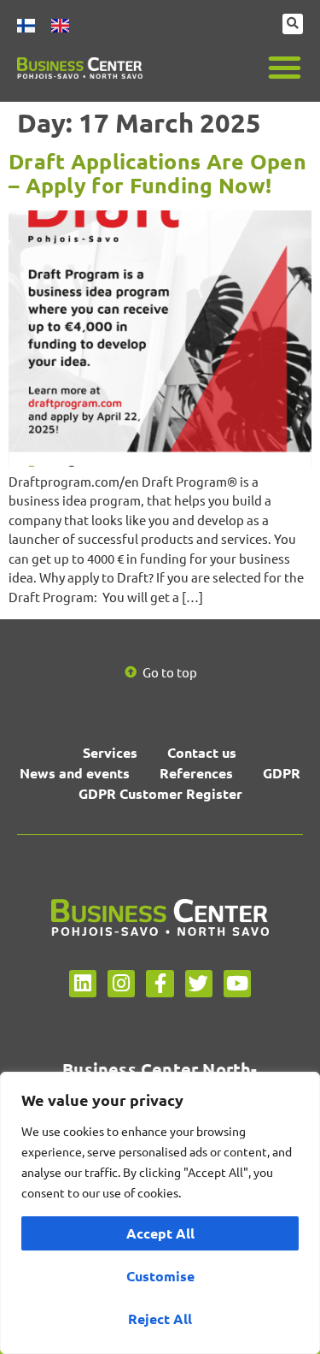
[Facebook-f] (159, 983)
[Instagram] (121, 983)
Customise (160, 1276)
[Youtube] (237, 983)
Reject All (160, 1318)
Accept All (160, 1233)
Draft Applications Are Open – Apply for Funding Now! (157, 172)
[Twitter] (198, 983)
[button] (285, 67)
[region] (160, 1213)
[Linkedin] (82, 983)
